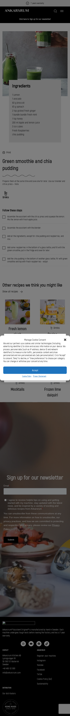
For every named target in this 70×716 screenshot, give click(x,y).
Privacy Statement (39, 376)
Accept (35, 370)
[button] (65, 339)
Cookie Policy (26, 376)
